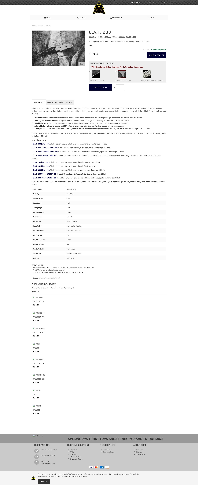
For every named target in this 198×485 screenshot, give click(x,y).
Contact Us (74, 450)
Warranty (73, 454)
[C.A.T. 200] (99, 406)
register (72, 288)
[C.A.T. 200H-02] (99, 375)
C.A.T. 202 (36, 394)
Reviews (59, 102)
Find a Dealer (107, 450)
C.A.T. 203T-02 (38, 301)
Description (38, 102)
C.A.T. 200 (36, 410)
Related (69, 102)
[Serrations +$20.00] (101, 71)
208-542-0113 (51, 450)
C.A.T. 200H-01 (38, 332)
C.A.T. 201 (36, 348)
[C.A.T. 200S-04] (99, 313)
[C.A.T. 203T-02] (99, 297)
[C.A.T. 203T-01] (99, 359)
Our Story (139, 450)
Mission (139, 452)
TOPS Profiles (140, 454)
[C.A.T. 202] (99, 390)
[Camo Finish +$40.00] (126, 71)
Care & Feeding (75, 456)
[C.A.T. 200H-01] (99, 328)
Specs (50, 102)
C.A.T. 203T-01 (38, 363)
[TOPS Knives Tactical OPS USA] (99, 7)
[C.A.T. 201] (99, 344)
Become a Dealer (108, 452)
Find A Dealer (156, 55)
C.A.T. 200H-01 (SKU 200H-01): (45, 147)
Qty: (114, 87)
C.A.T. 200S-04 (38, 317)
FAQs (72, 452)
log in (66, 288)
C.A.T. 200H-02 (38, 379)
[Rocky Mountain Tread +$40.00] (152, 71)
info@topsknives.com (48, 455)
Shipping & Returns (76, 459)
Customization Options (102, 63)
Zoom (82, 64)
